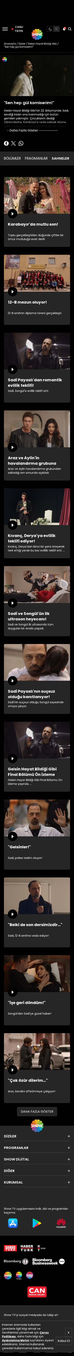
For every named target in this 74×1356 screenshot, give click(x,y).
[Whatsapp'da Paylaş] (21, 143)
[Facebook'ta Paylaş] (6, 143)
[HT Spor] (41, 1248)
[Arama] (70, 29)
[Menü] (5, 28)
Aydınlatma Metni (15, 1340)
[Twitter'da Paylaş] (13, 143)
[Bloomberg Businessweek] (49, 1261)
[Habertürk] (10, 1248)
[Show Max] (30, 1275)
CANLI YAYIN (18, 29)
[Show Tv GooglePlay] (37, 1223)
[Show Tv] (37, 34)
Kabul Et (64, 1341)
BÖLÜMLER (12, 158)
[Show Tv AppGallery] (61, 1223)
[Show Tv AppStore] (13, 1223)
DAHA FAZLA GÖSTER (37, 1111)
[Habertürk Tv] (27, 1248)
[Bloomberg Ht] (16, 1261)
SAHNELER (60, 158)
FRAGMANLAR (36, 158)
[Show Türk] (19, 1275)
